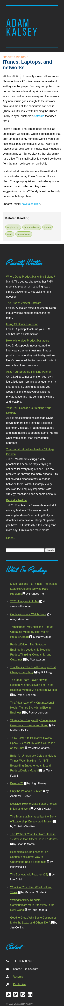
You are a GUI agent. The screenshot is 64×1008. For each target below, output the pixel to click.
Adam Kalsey (22, 27)
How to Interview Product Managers (27, 340)
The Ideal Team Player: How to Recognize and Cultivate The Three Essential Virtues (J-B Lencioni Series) (33, 684)
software (39, 115)
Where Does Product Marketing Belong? (30, 276)
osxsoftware (23, 234)
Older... (10, 537)
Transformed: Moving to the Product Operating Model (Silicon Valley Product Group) (31, 631)
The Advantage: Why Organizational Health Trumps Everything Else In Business (32, 707)
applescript (13, 227)
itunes (47, 227)
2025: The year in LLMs (24, 601)
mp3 (9, 234)
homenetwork (31, 227)
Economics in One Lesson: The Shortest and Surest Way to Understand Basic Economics (29, 856)
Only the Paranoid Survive (26, 791)
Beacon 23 (16, 783)
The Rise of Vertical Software (23, 302)
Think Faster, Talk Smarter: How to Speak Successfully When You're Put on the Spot (32, 742)
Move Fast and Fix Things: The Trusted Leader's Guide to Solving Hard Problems (34, 588)
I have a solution (30, 203)
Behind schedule (16, 500)
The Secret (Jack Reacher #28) (29, 874)
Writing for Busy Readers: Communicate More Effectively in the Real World (32, 904)
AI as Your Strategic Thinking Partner (28, 371)
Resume (18, 976)
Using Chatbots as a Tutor (22, 324)
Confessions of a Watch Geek (28, 614)
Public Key (19, 984)
